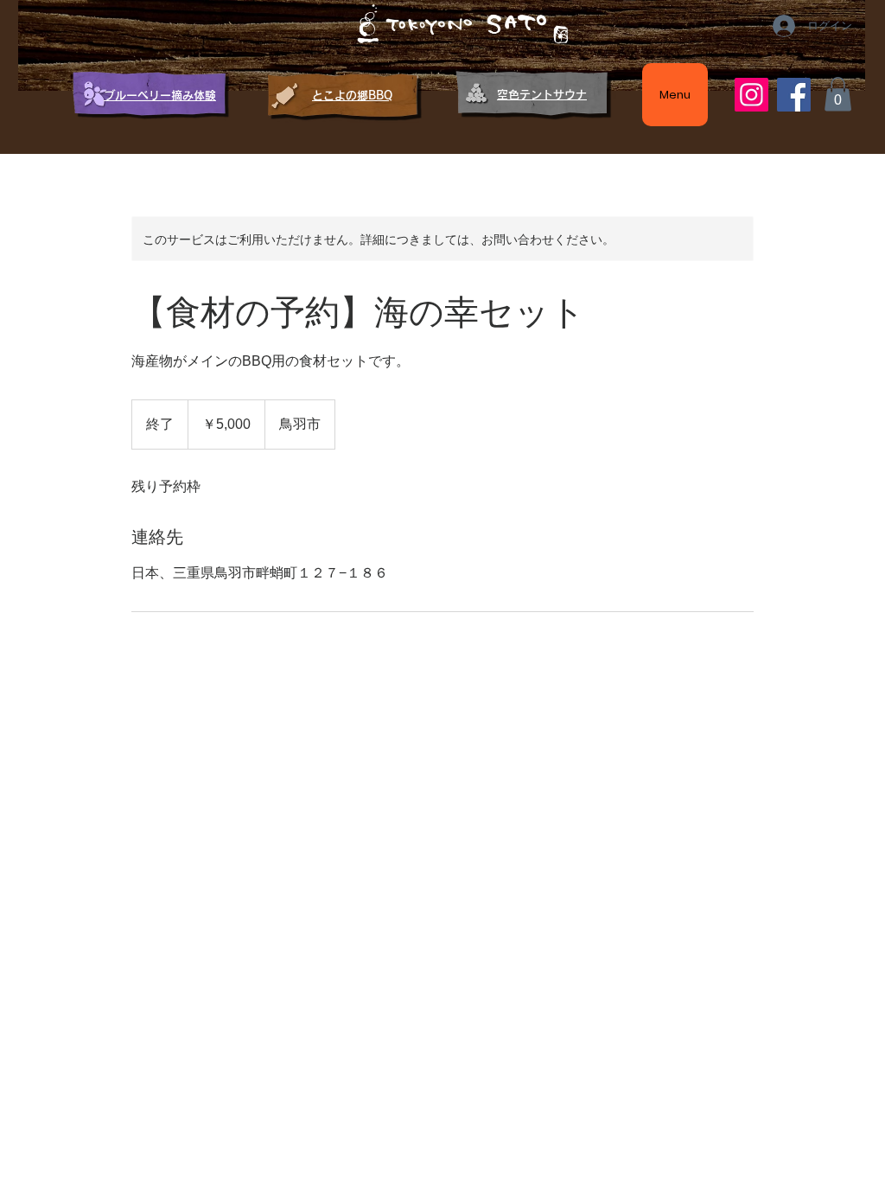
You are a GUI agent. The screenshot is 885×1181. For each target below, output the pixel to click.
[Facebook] (794, 95)
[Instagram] (751, 95)
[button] (838, 94)
